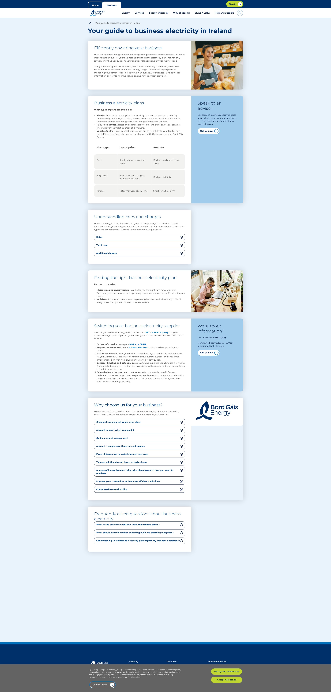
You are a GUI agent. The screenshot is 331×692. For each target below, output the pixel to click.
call (147, 332)
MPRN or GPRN (137, 344)
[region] (165, 678)
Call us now (206, 131)
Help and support (224, 13)
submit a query (160, 332)
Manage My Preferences (226, 671)
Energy (126, 13)
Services (139, 13)
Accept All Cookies (226, 680)
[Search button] (240, 13)
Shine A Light (202, 13)
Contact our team (138, 347)
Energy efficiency (158, 13)
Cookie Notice (100, 684)
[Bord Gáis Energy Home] (97, 13)
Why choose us (181, 13)
